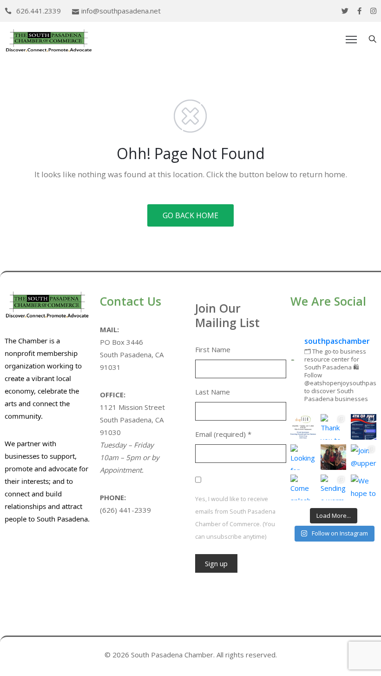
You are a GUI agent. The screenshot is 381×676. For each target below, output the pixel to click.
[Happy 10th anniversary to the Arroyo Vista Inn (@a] (333, 457)
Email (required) (223, 434)
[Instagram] (373, 10)
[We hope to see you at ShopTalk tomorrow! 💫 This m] (363, 487)
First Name (212, 349)
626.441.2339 (38, 10)
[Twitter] (345, 10)
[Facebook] (359, 10)
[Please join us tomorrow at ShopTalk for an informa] (303, 427)
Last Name (212, 391)
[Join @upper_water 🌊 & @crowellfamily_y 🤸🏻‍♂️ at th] (363, 457)
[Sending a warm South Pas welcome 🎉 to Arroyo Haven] (333, 487)
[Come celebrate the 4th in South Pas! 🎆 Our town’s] (363, 427)
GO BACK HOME (190, 215)
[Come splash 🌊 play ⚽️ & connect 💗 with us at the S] (303, 487)
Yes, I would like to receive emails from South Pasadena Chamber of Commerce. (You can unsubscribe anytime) (235, 518)
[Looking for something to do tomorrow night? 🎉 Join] (303, 457)
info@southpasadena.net (121, 10)
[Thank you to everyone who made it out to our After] (333, 427)
